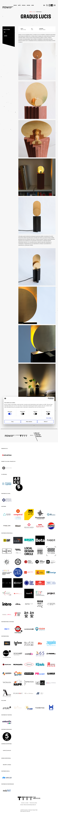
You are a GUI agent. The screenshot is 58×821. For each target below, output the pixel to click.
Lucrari (5, 35)
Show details (48, 418)
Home (30, 11)
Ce (33, 11)
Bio (4, 32)
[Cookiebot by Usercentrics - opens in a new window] (49, 398)
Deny (12, 421)
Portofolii (23, 5)
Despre (32, 5)
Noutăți (19, 5)
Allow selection (29, 421)
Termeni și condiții (24, 802)
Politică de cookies (33, 802)
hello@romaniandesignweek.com (30, 804)
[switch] (22, 414)
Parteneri (28, 5)
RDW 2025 (15, 5)
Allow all (45, 421)
